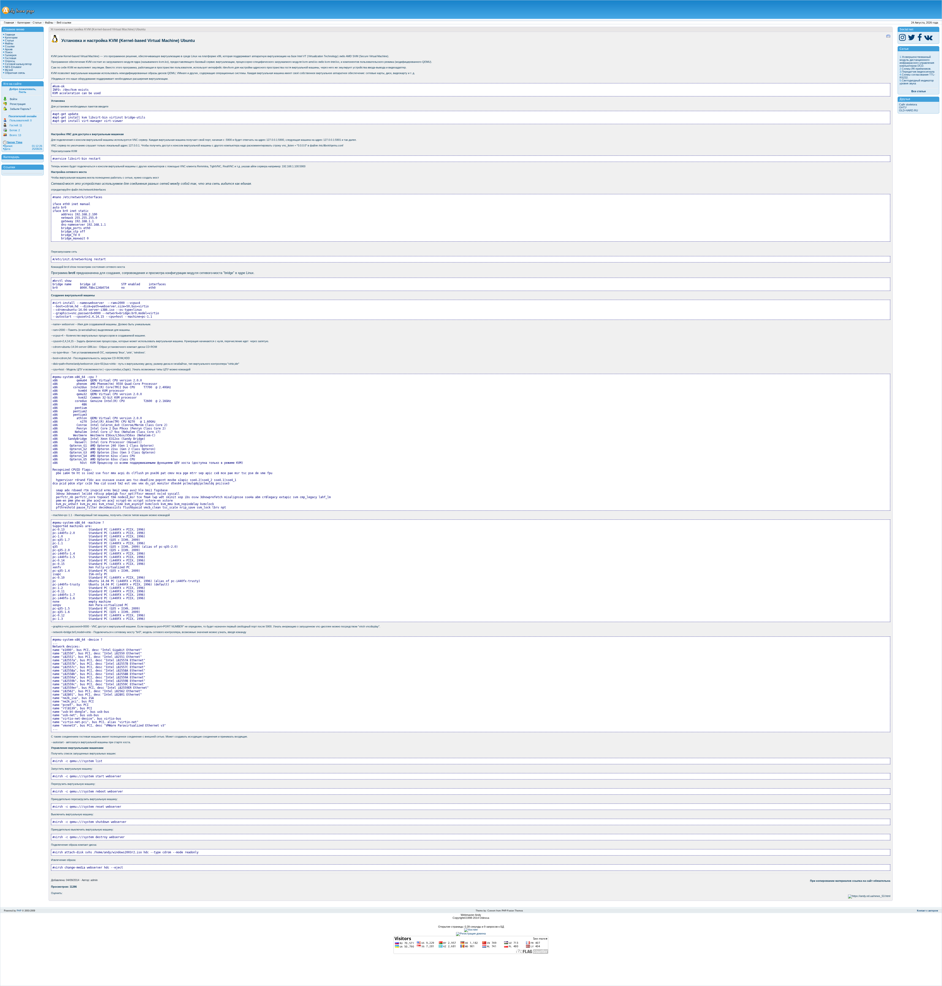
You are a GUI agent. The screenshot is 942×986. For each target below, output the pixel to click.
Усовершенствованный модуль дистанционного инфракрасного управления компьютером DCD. (917, 61)
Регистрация (18, 104)
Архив (9, 49)
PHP (19, 910)
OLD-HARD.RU (908, 110)
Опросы (10, 61)
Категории (23, 22)
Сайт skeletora (908, 104)
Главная (9, 22)
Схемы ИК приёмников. (916, 68)
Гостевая (10, 58)
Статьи (37, 22)
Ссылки (9, 46)
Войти (13, 99)
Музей (9, 69)
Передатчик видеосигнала (918, 71)
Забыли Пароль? (20, 108)
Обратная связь (15, 72)
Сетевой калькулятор (18, 64)
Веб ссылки (64, 22)
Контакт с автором (927, 910)
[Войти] (5, 99)
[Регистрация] (5, 104)
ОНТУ (903, 107)
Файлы (49, 22)
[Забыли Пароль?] (5, 109)
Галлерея (10, 55)
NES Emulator (13, 66)
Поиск (9, 52)
